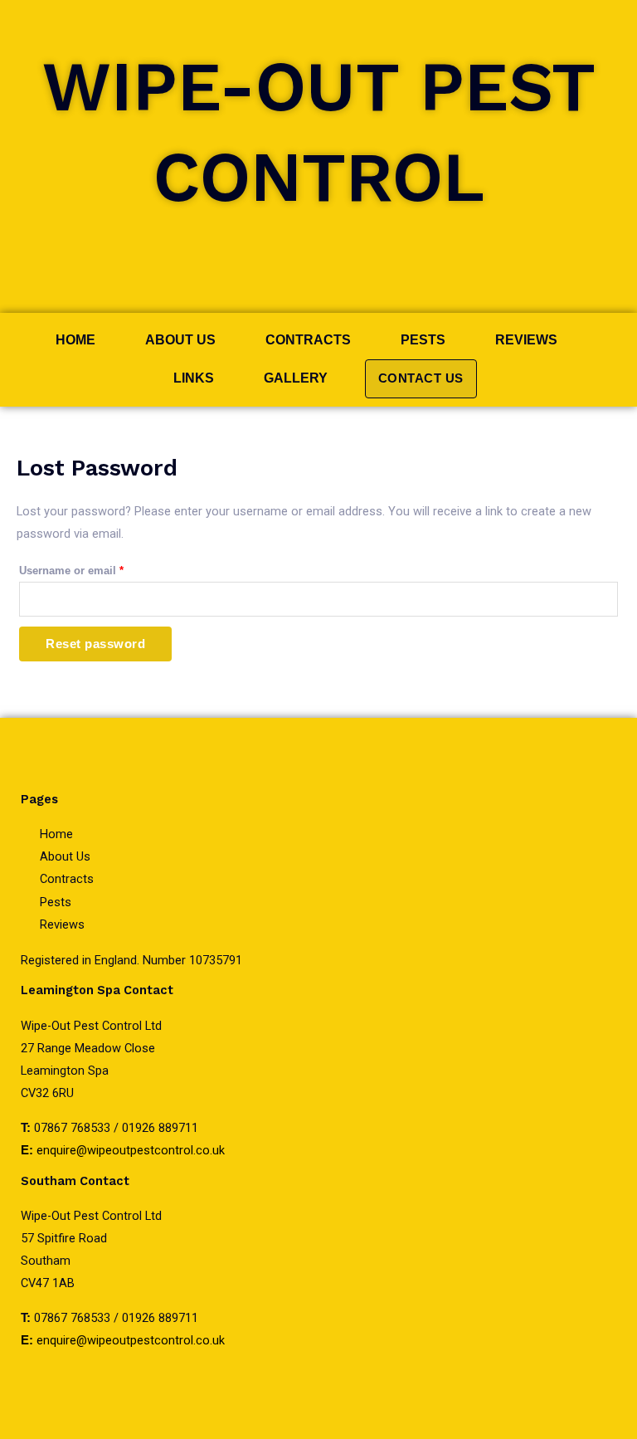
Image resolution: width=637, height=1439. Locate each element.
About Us (180, 340)
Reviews (526, 340)
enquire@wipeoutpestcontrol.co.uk (130, 1150)
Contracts (308, 340)
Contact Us (421, 378)
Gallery (296, 378)
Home (75, 340)
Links (193, 378)
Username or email (94, 568)
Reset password (95, 644)
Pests (423, 340)
